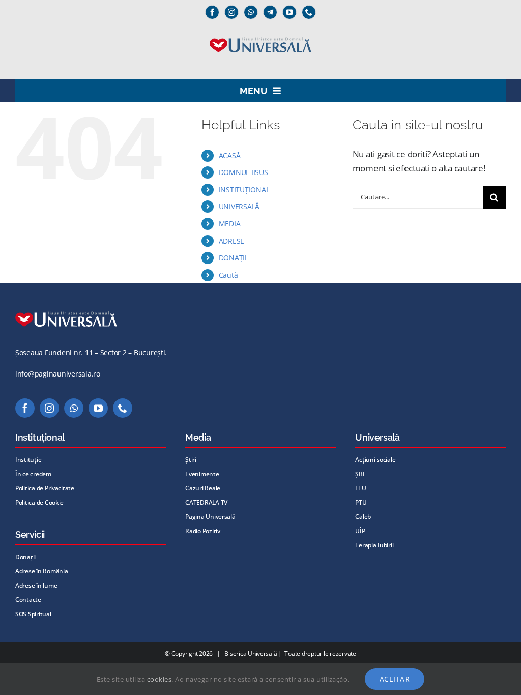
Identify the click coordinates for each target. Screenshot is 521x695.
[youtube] (289, 12)
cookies (159, 679)
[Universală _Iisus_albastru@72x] (260, 34)
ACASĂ (230, 155)
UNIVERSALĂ (239, 206)
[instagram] (231, 12)
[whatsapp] (251, 12)
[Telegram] (270, 12)
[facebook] (212, 12)
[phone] (309, 12)
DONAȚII (233, 258)
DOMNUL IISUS (243, 172)
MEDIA (230, 223)
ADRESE (231, 241)
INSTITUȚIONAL (244, 189)
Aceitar (395, 679)
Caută (228, 275)
